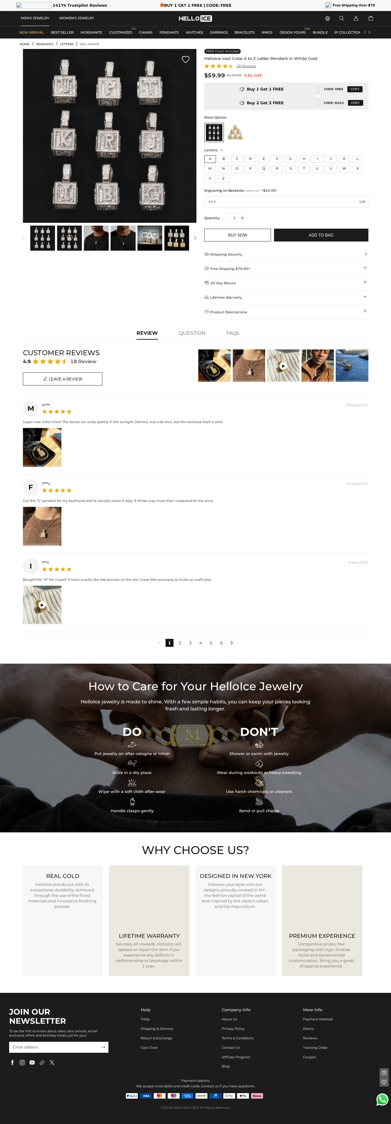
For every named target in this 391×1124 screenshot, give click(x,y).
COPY (355, 89)
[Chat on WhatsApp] (382, 1099)
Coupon (309, 1057)
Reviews (310, 1038)
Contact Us (231, 1047)
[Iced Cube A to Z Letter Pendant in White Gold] (214, 132)
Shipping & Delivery (157, 1028)
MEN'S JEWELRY (35, 18)
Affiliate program (236, 1057)
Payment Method (317, 1019)
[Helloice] (195, 18)
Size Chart (149, 1047)
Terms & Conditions (238, 1038)
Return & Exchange (157, 1038)
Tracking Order (315, 1047)
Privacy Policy (233, 1028)
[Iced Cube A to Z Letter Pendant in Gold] (234, 132)
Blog (226, 1066)
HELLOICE (191, 1107)
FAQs (145, 1019)
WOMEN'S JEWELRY (76, 18)
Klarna (308, 1028)
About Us (229, 1019)
